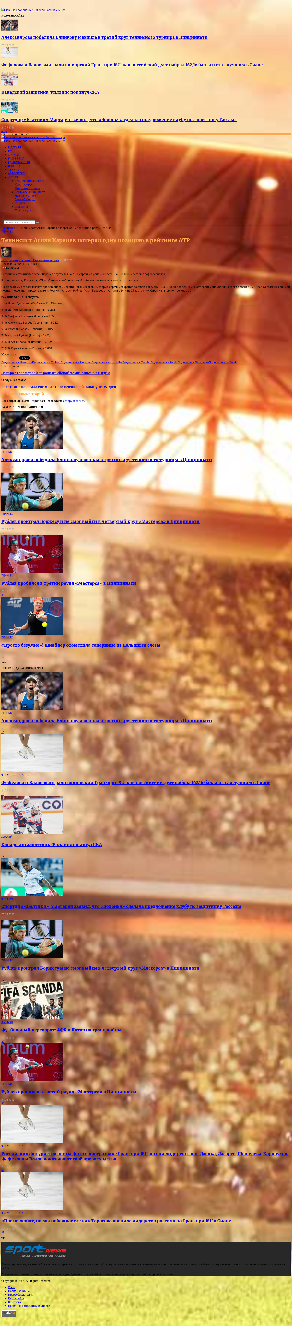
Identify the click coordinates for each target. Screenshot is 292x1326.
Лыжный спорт (25, 195)
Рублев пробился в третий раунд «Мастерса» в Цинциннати (68, 583)
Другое (13, 177)
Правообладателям (20, 1294)
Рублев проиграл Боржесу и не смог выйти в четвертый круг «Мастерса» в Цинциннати (100, 521)
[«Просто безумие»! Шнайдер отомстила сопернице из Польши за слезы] (32, 634)
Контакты (14, 1302)
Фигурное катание (27, 188)
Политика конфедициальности (29, 1306)
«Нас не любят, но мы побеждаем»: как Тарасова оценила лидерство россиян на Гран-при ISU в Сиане (116, 1220)
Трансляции (23, 210)
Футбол (14, 151)
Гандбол (20, 203)
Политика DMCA (19, 1291)
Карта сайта (16, 1298)
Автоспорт (16, 173)
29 (2, 1170)
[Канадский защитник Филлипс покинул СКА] (9, 84)
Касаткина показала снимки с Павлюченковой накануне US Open (58, 387)
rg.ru (20, 354)
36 (2, 595)
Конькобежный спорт (30, 192)
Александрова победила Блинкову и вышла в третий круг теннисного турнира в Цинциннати (104, 37)
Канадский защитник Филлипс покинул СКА (50, 92)
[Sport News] (33, 10)
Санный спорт (25, 199)
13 (2, 794)
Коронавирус (24, 184)
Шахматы (21, 207)
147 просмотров (12, 260)
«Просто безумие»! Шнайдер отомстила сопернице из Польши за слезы (81, 645)
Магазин (14, 147)
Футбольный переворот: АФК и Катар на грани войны (61, 1030)
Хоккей (13, 155)
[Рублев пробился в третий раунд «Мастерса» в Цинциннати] (32, 572)
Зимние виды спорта (29, 181)
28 (2, 1232)
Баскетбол (16, 158)
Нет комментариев (46, 260)
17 (2, 533)
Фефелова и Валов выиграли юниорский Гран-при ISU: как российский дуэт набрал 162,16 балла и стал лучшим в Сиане (132, 64)
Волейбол (15, 166)
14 (2, 856)
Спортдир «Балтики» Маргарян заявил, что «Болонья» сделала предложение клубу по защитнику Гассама (119, 119)
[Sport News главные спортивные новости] (35, 1257)
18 (2, 918)
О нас (11, 1287)
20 (2, 1041)
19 (2, 657)
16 (2, 471)
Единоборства (19, 162)
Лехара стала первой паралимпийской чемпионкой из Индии (55, 373)
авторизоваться (73, 401)
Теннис (13, 169)
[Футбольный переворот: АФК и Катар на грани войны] (32, 1018)
